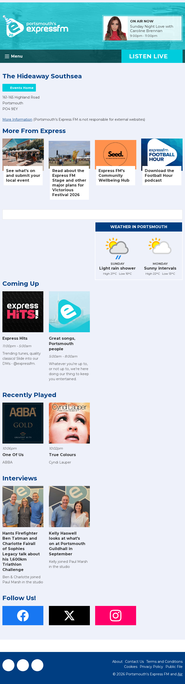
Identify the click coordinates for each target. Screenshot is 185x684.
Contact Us (134, 661)
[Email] (163, 36)
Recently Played (29, 395)
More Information (17, 119)
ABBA (7, 462)
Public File (174, 666)
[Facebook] (8, 665)
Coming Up (20, 283)
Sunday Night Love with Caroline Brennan (151, 28)
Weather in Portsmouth (138, 227)
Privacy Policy (151, 666)
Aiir (180, 674)
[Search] (178, 214)
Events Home (21, 88)
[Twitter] (23, 665)
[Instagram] (37, 665)
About (117, 661)
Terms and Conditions (164, 661)
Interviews (19, 478)
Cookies (130, 666)
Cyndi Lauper (60, 462)
